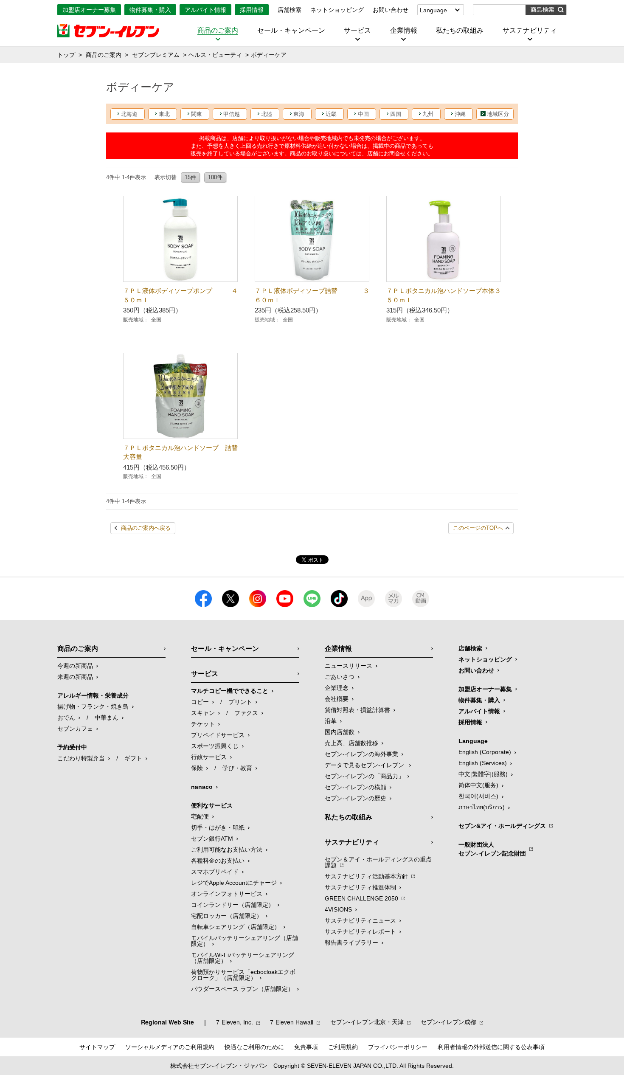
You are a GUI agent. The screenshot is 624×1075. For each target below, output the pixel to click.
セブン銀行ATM (212, 838)
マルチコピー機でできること (229, 690)
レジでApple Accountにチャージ (234, 882)
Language (433, 10)
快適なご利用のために (254, 1047)
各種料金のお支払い (218, 860)
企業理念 (337, 687)
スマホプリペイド (215, 871)
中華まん (106, 717)
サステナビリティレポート (360, 931)
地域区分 (498, 114)
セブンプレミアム (156, 54)
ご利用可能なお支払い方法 (226, 849)
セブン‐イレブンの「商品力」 (364, 776)
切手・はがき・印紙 (218, 827)
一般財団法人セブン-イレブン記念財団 (492, 849)
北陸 (266, 114)
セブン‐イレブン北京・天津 (367, 1022)
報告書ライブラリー (351, 942)
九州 (427, 114)
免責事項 (306, 1047)
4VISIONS (338, 909)
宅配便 (200, 816)
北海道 (129, 114)
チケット (203, 723)
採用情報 (252, 9)
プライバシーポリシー (397, 1047)
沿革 (331, 721)
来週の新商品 (75, 676)
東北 (164, 114)
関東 (196, 114)
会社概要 (337, 698)
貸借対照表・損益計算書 (357, 709)
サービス (357, 30)
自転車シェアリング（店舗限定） (235, 926)
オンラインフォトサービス (226, 893)
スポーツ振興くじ (215, 746)
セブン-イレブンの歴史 (355, 798)
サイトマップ (97, 1047)
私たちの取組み (459, 30)
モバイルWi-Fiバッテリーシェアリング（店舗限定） (242, 957)
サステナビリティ (530, 30)
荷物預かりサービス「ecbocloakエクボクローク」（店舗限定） (243, 974)
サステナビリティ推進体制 (360, 887)
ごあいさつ (339, 676)
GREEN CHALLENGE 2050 (361, 898)
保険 (197, 768)
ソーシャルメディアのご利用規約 (169, 1047)
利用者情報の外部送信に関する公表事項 (491, 1047)
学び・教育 (237, 768)
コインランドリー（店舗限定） (232, 904)
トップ (66, 54)
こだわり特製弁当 (81, 758)
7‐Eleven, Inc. (234, 1022)
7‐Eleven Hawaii (291, 1022)
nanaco (202, 786)
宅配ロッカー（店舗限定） (226, 915)
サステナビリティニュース (360, 920)
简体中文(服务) (478, 785)
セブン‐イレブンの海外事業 (361, 754)
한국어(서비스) (478, 796)
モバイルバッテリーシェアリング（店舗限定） (244, 940)
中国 (363, 114)
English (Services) (482, 763)
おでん (66, 717)
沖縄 (460, 114)
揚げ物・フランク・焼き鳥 (93, 706)
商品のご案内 (217, 30)
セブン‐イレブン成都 (448, 1022)
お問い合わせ (390, 9)
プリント (240, 701)
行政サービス (209, 757)
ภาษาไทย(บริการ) (481, 807)
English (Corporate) (484, 752)
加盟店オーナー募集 (89, 9)
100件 (215, 177)
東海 (298, 114)
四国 (395, 114)
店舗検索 (289, 9)
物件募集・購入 (150, 9)
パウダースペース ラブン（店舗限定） (242, 988)
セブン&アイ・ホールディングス (502, 826)
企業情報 (403, 30)
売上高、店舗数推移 (351, 743)
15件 (190, 177)
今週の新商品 (75, 665)
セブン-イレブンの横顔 (355, 787)
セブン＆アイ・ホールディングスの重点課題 (378, 862)
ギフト (133, 758)
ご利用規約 (343, 1047)
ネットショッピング (337, 9)
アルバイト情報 (205, 9)
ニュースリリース (348, 665)
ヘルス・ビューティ (215, 54)
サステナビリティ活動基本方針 (366, 876)
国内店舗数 (339, 732)
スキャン (203, 712)
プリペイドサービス (218, 735)
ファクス (246, 712)
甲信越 (231, 114)
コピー (200, 701)
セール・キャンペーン (291, 30)
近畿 (331, 114)
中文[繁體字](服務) (483, 774)
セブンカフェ (75, 728)
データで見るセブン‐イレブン (365, 765)
